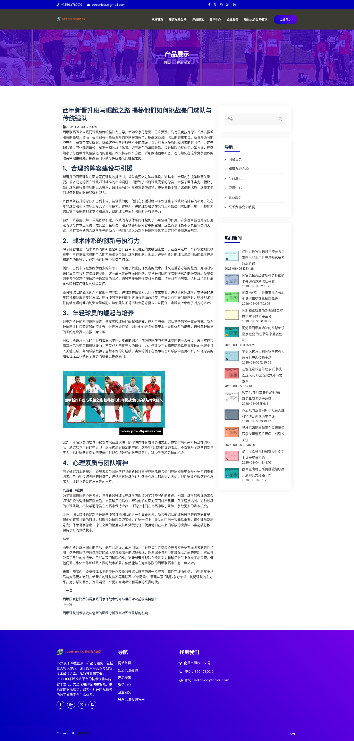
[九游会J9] (75, 18)
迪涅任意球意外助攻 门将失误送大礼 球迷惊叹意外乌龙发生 (262, 375)
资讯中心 (215, 19)
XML (292, 734)
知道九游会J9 (178, 19)
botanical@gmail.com (108, 4)
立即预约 (285, 19)
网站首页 (157, 19)
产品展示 (198, 19)
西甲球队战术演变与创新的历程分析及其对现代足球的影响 (105, 613)
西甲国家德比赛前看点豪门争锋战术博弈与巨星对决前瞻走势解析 (110, 599)
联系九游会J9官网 (256, 19)
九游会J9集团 (83, 733)
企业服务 (232, 19)
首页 (167, 62)
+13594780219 (71, 4)
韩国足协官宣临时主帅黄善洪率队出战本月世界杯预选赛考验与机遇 (263, 257)
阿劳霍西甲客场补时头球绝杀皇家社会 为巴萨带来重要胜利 (263, 334)
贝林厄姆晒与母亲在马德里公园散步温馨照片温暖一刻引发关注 (263, 433)
